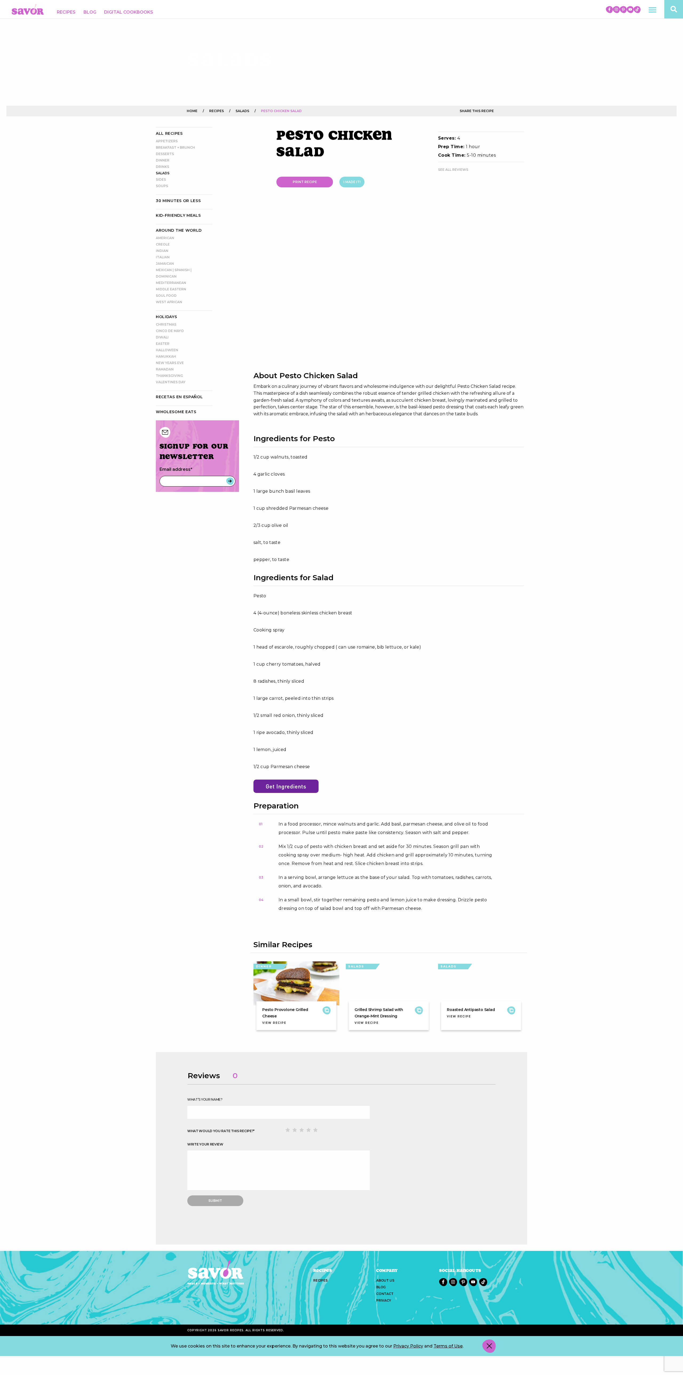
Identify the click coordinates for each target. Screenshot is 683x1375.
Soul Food (166, 296)
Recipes (66, 12)
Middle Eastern (171, 289)
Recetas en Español (179, 396)
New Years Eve (170, 363)
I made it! (351, 182)
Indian (162, 251)
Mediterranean (171, 283)
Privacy (383, 1300)
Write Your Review (205, 1144)
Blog (90, 12)
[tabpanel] (388, 285)
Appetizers (167, 141)
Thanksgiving (169, 376)
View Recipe (274, 1023)
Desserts (165, 154)
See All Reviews (453, 170)
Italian (163, 257)
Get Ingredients (286, 786)
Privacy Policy (408, 1346)
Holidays (166, 316)
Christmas (166, 324)
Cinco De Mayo (170, 331)
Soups (162, 186)
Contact (385, 1294)
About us (385, 1280)
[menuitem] (66, 12)
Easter (162, 344)
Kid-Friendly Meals (178, 215)
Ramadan (165, 369)
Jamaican (165, 264)
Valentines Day (170, 382)
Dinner (162, 160)
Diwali (162, 337)
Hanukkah (166, 356)
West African (169, 302)
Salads (162, 173)
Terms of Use (448, 1346)
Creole (163, 244)
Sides (161, 179)
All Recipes (169, 133)
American (165, 238)
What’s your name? (205, 1099)
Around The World (179, 230)
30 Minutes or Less (178, 200)
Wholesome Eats (176, 411)
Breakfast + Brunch (175, 147)
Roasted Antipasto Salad (471, 1009)
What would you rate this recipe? (221, 1131)
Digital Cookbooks (128, 12)
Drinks (162, 167)
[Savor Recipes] (28, 8)
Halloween (167, 350)
